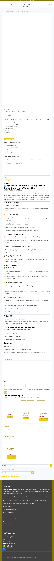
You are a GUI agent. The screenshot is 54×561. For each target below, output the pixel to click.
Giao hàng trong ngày (8, 536)
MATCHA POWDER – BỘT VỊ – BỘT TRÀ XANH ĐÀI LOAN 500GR (43, 412)
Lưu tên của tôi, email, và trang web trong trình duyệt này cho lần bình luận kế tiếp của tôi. (27, 389)
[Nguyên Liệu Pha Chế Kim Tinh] (27, 4)
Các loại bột (6, 109)
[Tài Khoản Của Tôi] (49, 4)
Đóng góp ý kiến (6, 541)
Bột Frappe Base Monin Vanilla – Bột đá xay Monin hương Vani (27, 411)
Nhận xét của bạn (8, 359)
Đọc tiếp (9, 416)
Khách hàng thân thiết (8, 530)
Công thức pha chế (7, 537)
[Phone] (11, 546)
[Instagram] (8, 546)
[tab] (27, 178)
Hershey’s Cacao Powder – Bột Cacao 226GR (11, 411)
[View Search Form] (8, 4)
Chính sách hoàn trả (7, 526)
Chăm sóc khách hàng (8, 539)
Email (5, 385)
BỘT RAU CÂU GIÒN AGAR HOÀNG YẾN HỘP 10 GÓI (11, 450)
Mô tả (6, 178)
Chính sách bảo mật (7, 528)
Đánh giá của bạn (8, 356)
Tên (5, 381)
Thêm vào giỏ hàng (9, 139)
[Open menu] (3, 4)
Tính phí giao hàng (36, 159)
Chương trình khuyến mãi (8, 532)
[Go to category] (32, 472)
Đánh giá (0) (8, 180)
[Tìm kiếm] (51, 465)
